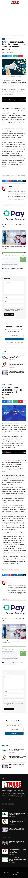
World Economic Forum (14, 569)
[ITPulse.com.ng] (14, 2)
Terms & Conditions (8, 872)
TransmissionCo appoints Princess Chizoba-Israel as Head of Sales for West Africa (16, 843)
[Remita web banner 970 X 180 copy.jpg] (14, 101)
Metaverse (4, 569)
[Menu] (2, 2)
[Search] (26, 2)
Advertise (23, 872)
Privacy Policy (13, 344)
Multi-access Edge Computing (18, 175)
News (3, 38)
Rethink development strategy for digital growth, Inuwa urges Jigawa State (16, 373)
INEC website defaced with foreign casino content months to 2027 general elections (17, 859)
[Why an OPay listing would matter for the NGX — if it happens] (14, 215)
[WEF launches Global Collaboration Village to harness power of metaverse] (14, 413)
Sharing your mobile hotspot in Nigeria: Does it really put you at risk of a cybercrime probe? (17, 364)
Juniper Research (6, 175)
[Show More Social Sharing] (25, 56)
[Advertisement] (14, 20)
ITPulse (7, 52)
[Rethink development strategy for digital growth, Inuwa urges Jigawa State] (14, 237)
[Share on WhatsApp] (15, 56)
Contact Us (15, 874)
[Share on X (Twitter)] (9, 56)
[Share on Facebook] (4, 56)
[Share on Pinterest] (20, 56)
